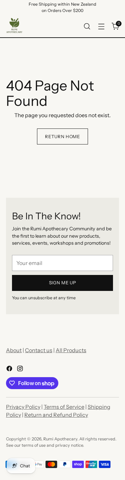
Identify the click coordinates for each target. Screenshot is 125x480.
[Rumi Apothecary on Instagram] (21, 369)
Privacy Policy (23, 406)
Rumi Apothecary (60, 438)
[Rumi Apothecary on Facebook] (10, 369)
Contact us (38, 350)
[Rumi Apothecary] (14, 26)
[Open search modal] (87, 26)
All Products (71, 350)
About (14, 350)
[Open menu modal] (101, 26)
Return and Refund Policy (56, 414)
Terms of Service (64, 406)
